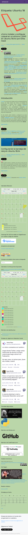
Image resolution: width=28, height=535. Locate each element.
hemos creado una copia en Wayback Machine (15, 92)
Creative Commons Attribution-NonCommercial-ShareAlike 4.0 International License (14, 56)
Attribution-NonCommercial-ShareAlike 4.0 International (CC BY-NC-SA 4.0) (15, 62)
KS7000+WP (5, 1)
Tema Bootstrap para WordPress (14, 533)
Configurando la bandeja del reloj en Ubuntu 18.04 (13, 150)
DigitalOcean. (11, 65)
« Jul (2, 508)
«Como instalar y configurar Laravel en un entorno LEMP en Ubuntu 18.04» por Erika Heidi (13, 37)
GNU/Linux (19, 131)
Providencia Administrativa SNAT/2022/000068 (13, 269)
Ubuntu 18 (20, 133)
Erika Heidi (24, 62)
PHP (13, 133)
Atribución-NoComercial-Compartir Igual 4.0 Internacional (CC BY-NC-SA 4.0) (15, 73)
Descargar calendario (5, 270)
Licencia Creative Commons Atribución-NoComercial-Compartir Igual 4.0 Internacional (15, 80)
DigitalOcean (14, 131)
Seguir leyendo (5, 124)
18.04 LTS (9, 131)
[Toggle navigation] (24, 2)
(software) (9, 117)
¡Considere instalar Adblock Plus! (7, 248)
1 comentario (9, 156)
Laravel (2, 101)
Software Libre (4, 132)
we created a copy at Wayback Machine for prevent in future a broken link (15, 68)
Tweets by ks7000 (4, 488)
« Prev (4, 191)
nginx (10, 133)
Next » (24, 191)
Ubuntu (9, 132)
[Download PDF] (2, 51)
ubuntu (15, 133)
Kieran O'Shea (20, 231)
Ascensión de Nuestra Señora (25, 206)
